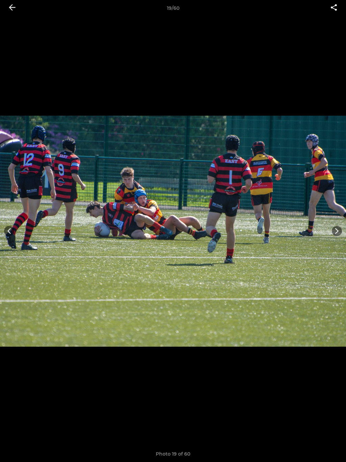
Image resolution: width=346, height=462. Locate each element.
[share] (334, 8)
